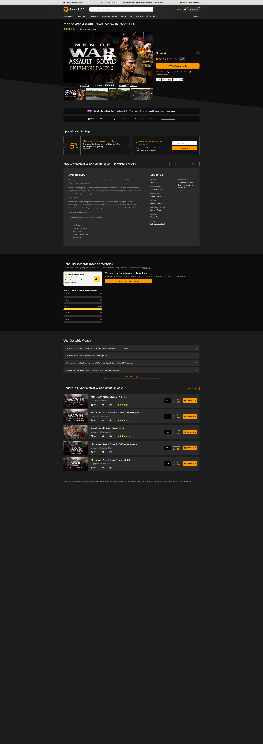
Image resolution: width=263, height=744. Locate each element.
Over (177, 164)
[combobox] (131, 9)
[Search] (151, 9)
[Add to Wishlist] (198, 53)
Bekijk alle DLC (192, 389)
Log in (178, 9)
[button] (73, 2)
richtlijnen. (147, 268)
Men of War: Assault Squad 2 (135, 111)
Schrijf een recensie (129, 281)
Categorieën (81, 16)
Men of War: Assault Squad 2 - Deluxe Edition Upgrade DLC (117, 412)
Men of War (154, 217)
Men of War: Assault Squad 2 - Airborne (109, 397)
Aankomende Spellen (109, 16)
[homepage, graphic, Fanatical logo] (74, 9)
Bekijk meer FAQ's (131, 377)
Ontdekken (67, 16)
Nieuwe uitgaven (127, 16)
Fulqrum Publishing (157, 203)
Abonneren (184, 148)
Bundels (94, 16)
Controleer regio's (162, 74)
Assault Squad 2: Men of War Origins (107, 428)
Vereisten (192, 164)
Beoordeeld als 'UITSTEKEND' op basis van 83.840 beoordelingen (142, 2)
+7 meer (158, 210)
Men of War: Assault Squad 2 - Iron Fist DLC (110, 460)
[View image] (74, 93)
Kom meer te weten (168, 119)
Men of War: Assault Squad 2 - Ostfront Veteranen (114, 444)
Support (196, 16)
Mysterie (139, 16)
